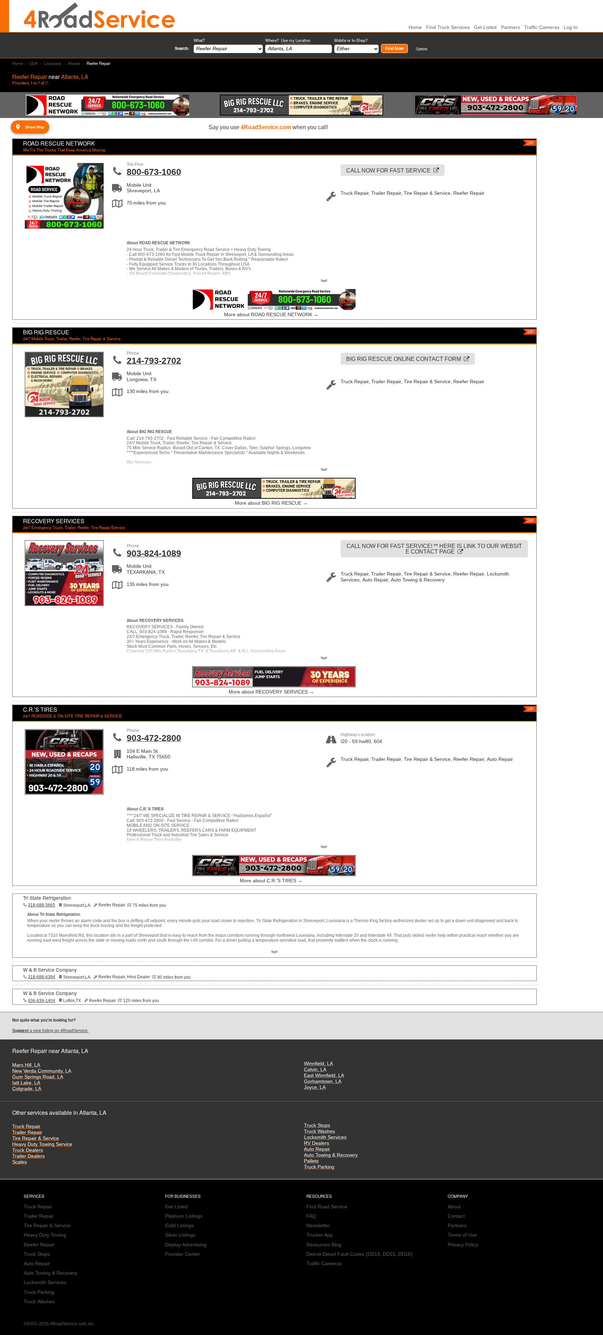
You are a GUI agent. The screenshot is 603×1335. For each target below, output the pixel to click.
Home (17, 63)
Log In (571, 27)
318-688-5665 (41, 905)
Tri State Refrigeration (47, 897)
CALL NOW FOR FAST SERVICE (388, 170)
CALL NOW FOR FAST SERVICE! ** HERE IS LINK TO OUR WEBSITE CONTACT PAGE (434, 549)
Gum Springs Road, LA (37, 1077)
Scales (19, 1162)
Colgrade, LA (26, 1088)
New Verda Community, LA (41, 1071)
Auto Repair (317, 1149)
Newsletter (318, 1225)
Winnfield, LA (318, 1063)
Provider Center (182, 1254)
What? (199, 40)
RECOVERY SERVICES (53, 521)
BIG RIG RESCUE (46, 332)
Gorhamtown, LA (322, 1081)
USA (33, 63)
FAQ (311, 1216)
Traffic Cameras (541, 27)
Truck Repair (26, 1126)
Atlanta (74, 63)
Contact (456, 1216)
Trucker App (319, 1235)
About (454, 1206)
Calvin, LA (315, 1069)
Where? (287, 40)
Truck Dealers (27, 1150)
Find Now (394, 48)
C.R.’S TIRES (40, 709)
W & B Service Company (50, 969)
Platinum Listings (183, 1216)
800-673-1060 (154, 172)
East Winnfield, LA (324, 1075)
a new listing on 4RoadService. (50, 1031)
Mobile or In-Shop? (350, 40)
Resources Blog (323, 1244)
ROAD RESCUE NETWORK (59, 143)
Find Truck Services (448, 27)
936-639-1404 (41, 1001)
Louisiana (52, 63)
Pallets (311, 1161)
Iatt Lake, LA (26, 1082)
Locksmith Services (325, 1137)
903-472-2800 (154, 738)
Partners (510, 27)
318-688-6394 (41, 977)
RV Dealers (316, 1143)
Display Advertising (186, 1244)
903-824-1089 (154, 553)
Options (421, 48)
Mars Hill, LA (26, 1065)
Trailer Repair (27, 1132)
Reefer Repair (39, 1244)
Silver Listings (180, 1235)
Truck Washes (319, 1131)
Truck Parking (319, 1167)
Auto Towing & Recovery (331, 1155)
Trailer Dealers (28, 1156)
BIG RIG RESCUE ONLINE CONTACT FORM (403, 359)
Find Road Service (326, 1206)
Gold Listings (179, 1225)
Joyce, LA (315, 1087)
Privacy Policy (463, 1244)
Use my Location (295, 40)
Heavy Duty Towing (45, 1235)
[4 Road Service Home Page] (99, 16)
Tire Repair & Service (35, 1138)
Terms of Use (462, 1235)
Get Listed (485, 27)
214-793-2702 (154, 360)
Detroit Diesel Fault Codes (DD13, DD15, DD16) (359, 1254)
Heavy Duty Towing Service (42, 1144)
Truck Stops (317, 1125)
